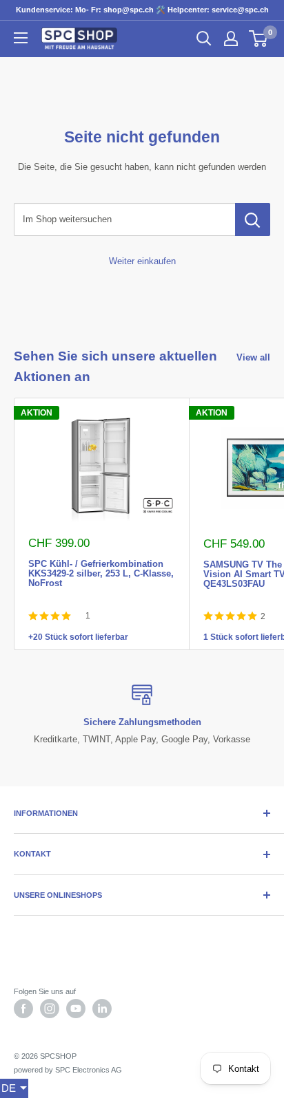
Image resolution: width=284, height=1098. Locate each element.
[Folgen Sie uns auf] (23, 1008)
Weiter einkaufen (142, 261)
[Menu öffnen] (21, 37)
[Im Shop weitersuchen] (252, 219)
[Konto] (231, 38)
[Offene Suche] (204, 38)
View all (253, 357)
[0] (258, 38)
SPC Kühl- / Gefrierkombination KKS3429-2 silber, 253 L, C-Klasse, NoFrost (101, 562)
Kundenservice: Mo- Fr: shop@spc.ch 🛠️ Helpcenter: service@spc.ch (142, 10)
